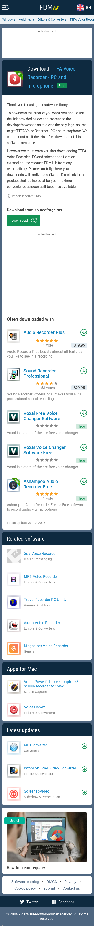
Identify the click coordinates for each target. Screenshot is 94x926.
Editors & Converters (51, 19)
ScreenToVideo (36, 791)
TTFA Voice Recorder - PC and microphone (51, 77)
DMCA (52, 882)
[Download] (84, 746)
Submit (49, 888)
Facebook (66, 902)
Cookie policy (25, 888)
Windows (8, 19)
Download (19, 220)
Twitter (32, 902)
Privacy (70, 882)
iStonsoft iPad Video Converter (50, 768)
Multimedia (26, 19)
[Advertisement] (47, 43)
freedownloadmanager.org (51, 914)
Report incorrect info (26, 196)
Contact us (71, 888)
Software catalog (25, 882)
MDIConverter (35, 745)
